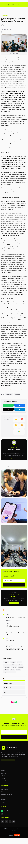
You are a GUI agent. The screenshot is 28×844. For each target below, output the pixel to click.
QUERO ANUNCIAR (14, 603)
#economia (20, 667)
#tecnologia (12, 672)
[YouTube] (13, 821)
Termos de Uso (15, 832)
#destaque (13, 662)
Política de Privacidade (6, 832)
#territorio (17, 394)
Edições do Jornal (5, 797)
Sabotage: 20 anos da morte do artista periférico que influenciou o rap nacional (15, 617)
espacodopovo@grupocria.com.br (11, 814)
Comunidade (4, 768)
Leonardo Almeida (7, 28)
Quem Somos (4, 789)
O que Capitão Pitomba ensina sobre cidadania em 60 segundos (15, 625)
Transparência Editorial (6, 794)
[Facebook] (6, 821)
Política (3, 770)
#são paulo (14, 664)
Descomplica (7, 10)
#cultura (19, 662)
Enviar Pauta (4, 799)
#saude (20, 664)
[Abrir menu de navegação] (2, 4)
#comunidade (7, 664)
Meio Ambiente (5, 781)
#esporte (6, 672)
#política (18, 669)
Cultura (3, 775)
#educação (6, 669)
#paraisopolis (9, 394)
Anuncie (3, 802)
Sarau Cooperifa (10, 640)
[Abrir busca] (25, 4)
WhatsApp (6, 810)
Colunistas (3, 791)
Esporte (3, 778)
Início (2, 10)
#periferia (14, 667)
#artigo (12, 669)
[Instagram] (2, 821)
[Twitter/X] (10, 821)
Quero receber (14, 585)
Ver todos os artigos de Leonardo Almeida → (14, 458)
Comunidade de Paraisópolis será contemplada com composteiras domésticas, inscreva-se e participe (14, 648)
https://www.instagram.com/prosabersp (11, 389)
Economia (3, 773)
